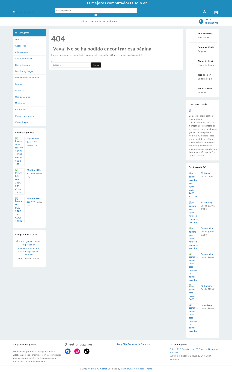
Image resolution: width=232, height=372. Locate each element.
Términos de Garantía (139, 344)
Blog (119, 344)
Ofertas (19, 39)
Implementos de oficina (27, 78)
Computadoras (22, 65)
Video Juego (21, 122)
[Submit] (96, 15)
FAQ (124, 344)
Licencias (20, 90)
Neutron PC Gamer (97, 369)
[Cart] (216, 12)
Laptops (19, 84)
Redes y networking (25, 116)
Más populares (22, 97)
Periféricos (20, 109)
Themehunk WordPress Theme (136, 369)
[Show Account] (204, 12)
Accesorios (21, 46)
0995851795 (212, 23)
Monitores (20, 103)
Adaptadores (21, 52)
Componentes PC (24, 58)
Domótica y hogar (24, 71)
